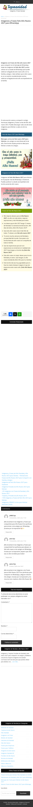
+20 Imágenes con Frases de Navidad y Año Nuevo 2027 (15, 492)
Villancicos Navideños (7, 766)
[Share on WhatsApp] (20, 314)
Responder (9, 532)
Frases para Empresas (7, 745)
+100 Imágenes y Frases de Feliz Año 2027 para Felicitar (17, 499)
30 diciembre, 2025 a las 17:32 (17, 541)
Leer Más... (15, 662)
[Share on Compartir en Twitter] (15, 314)
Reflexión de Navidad (7, 727)
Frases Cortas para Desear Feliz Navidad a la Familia (16, 775)
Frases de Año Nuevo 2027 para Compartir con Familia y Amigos (16, 479)
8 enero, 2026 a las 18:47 (16, 566)
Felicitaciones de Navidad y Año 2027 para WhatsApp (16, 777)
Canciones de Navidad (7, 740)
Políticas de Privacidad (16, 804)
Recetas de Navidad (7, 758)
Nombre (4, 626)
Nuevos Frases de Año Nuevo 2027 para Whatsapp (16, 784)
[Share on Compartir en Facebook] (11, 314)
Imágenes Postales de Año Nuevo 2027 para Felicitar (16, 488)
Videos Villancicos (6, 763)
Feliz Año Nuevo (5, 743)
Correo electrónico (7, 634)
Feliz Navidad (5, 733)
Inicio (2, 16)
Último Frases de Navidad (16, 770)
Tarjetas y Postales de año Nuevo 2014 (14, 496)
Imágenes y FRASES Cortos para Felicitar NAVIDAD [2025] (14, 503)
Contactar (24, 804)
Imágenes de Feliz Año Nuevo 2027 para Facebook (14, 483)
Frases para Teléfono (7, 748)
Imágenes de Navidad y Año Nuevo (17, 8)
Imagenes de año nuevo (8, 750)
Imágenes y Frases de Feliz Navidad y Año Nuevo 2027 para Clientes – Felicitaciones (15, 474)
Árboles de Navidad (6, 738)
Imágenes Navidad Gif (7, 753)
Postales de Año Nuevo (8, 756)
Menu (18, 2)
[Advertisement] (16, 43)
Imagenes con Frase (7, 735)
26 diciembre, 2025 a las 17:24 (17, 518)
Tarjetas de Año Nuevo (8, 730)
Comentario (5, 602)
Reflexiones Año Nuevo (8, 761)
